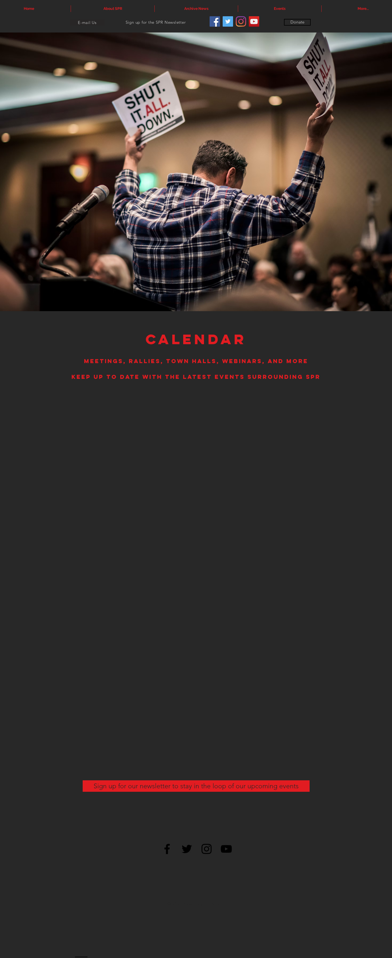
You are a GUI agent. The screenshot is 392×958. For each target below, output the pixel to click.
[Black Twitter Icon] (187, 849)
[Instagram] (241, 21)
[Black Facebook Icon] (167, 849)
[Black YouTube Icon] (226, 849)
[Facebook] (215, 21)
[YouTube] (254, 21)
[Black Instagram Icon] (206, 849)
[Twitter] (228, 21)
